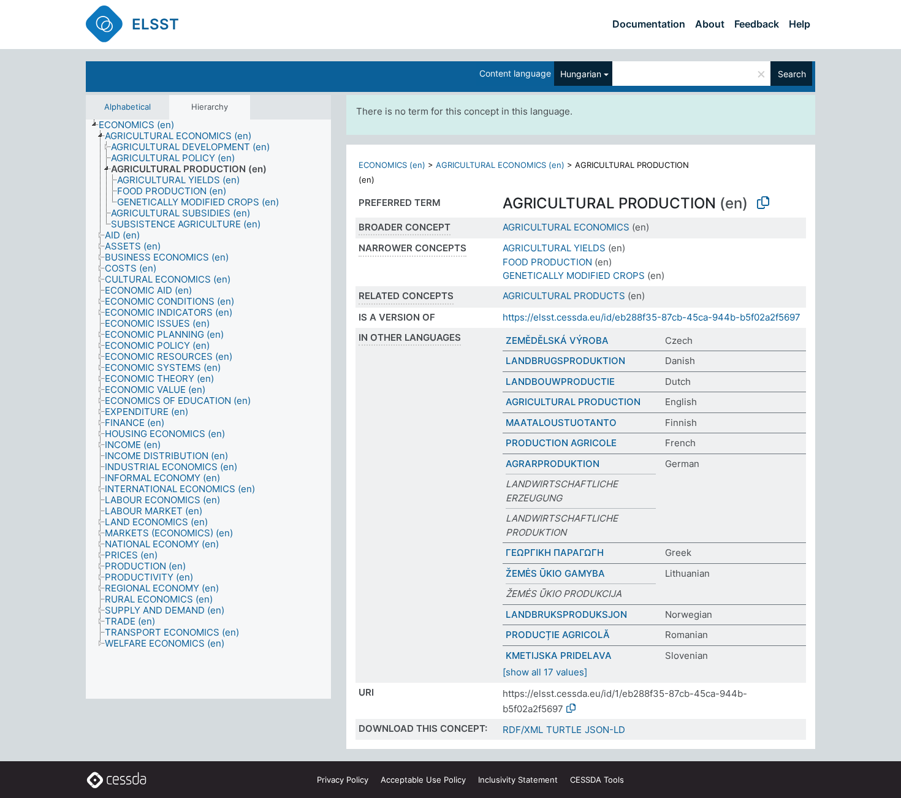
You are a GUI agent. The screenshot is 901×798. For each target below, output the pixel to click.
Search (792, 74)
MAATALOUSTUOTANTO (561, 422)
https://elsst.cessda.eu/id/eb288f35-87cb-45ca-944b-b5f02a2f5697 (651, 317)
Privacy (342, 780)
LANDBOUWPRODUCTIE (560, 381)
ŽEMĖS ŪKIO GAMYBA (555, 573)
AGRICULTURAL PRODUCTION (573, 402)
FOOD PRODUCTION (547, 262)
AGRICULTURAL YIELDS (554, 248)
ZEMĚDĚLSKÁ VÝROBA (557, 340)
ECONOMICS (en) (392, 165)
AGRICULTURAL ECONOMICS (566, 227)
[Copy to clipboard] (763, 203)
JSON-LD (605, 729)
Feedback (756, 24)
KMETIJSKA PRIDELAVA (559, 655)
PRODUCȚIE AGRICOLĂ (558, 634)
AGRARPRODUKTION (552, 463)
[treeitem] (141, 125)
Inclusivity (518, 780)
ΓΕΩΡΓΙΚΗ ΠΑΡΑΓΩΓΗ (555, 552)
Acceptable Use (423, 780)
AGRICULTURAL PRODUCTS (564, 296)
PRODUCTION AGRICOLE (561, 443)
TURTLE (564, 729)
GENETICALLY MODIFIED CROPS (574, 275)
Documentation (648, 24)
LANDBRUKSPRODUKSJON (566, 614)
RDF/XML (523, 729)
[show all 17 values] (545, 672)
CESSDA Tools (597, 780)
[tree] (208, 409)
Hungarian (580, 74)
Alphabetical (127, 107)
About (709, 24)
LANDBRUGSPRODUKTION (565, 361)
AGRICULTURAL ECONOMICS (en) (500, 165)
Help (799, 24)
